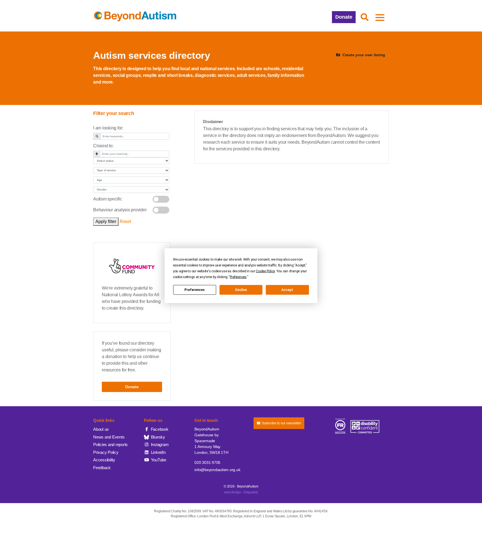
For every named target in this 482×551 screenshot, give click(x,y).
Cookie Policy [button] (265, 271)
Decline (241, 290)
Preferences (194, 290)
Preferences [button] (238, 277)
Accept (287, 290)
